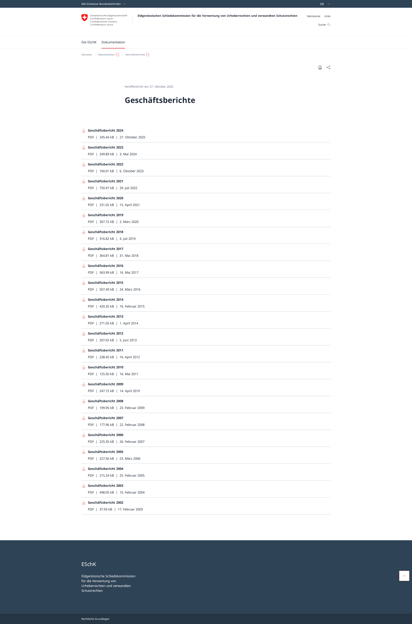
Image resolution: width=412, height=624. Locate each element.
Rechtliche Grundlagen (95, 619)
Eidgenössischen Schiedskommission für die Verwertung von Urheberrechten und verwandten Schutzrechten (217, 16)
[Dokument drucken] (320, 67)
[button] (89, 42)
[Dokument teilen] (328, 67)
